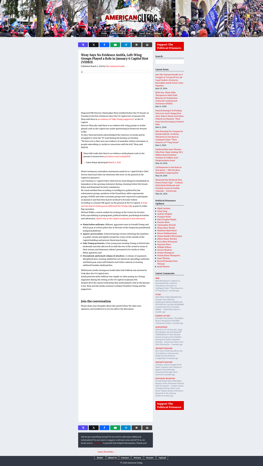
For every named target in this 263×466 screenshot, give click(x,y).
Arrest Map (144, 33)
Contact (125, 458)
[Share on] (126, 44)
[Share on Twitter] (94, 44)
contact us (98, 443)
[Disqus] (115, 339)
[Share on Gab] (115, 44)
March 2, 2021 (114, 162)
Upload (162, 458)
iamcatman (161, 327)
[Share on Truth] (83, 44)
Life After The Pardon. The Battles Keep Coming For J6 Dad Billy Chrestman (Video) (169, 320)
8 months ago (172, 358)
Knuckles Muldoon (165, 378)
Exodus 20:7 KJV (162, 316)
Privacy (137, 458)
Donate (158, 33)
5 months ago (177, 323)
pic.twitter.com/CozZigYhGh (117, 156)
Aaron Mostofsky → (107, 452)
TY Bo (158, 294)
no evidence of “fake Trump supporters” (115, 119)
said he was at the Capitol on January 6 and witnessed (120, 218)
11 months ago (167, 396)
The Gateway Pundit (115, 66)
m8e (157, 278)
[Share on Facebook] (104, 44)
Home (104, 33)
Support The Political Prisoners (169, 46)
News (131, 33)
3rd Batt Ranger (163, 348)
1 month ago (174, 291)
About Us (112, 458)
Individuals (117, 33)
